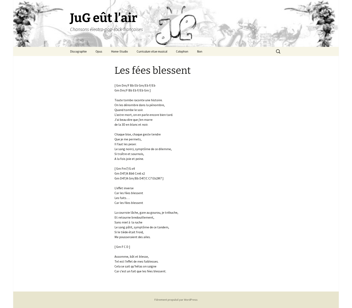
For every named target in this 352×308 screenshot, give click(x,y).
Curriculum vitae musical (152, 51)
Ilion (199, 51)
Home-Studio (119, 51)
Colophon (182, 51)
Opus (99, 51)
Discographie (78, 51)
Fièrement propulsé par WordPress (176, 299)
